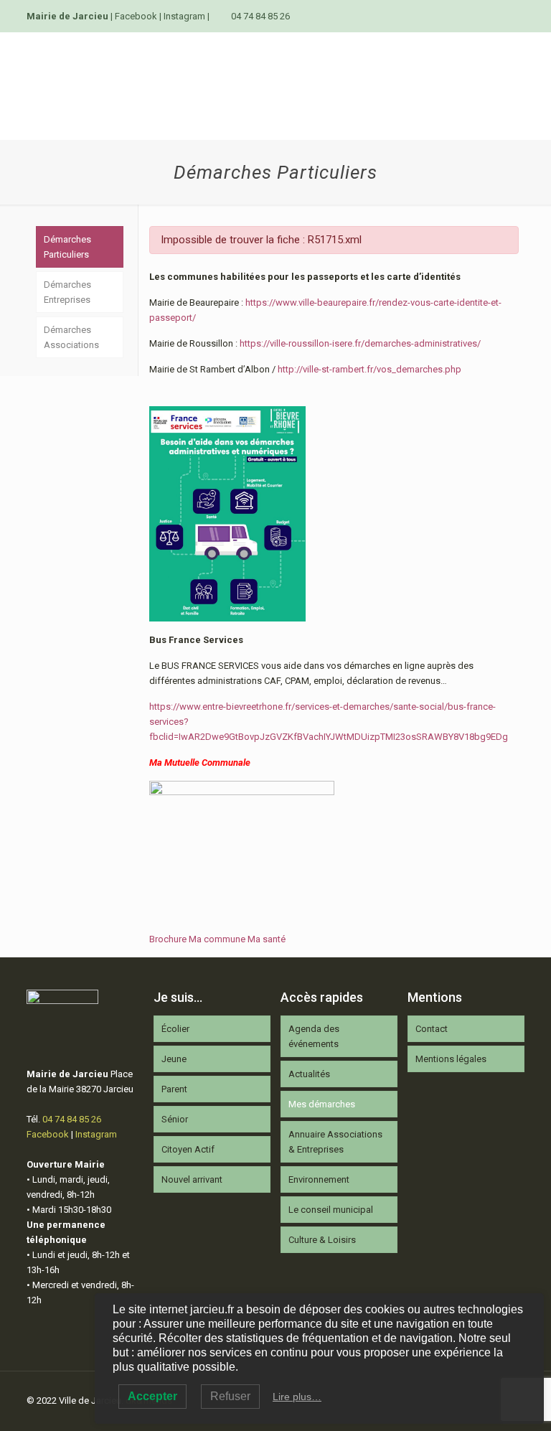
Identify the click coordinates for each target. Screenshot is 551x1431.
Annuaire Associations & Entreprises (335, 1142)
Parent (174, 1089)
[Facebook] (497, 15)
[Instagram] (516, 15)
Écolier (175, 1028)
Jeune (174, 1059)
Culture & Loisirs (322, 1239)
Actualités (309, 1074)
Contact (431, 1028)
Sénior (174, 1119)
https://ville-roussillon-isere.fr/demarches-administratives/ (360, 343)
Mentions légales (450, 1059)
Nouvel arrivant (191, 1179)
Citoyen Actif (188, 1149)
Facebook (136, 16)
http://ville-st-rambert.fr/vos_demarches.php (369, 369)
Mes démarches (321, 1104)
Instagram (184, 16)
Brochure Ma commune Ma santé (217, 939)
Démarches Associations (71, 337)
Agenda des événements (313, 1036)
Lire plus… (297, 1396)
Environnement (318, 1179)
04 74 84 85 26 (260, 16)
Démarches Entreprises (67, 292)
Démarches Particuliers (67, 247)
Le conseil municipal (330, 1209)
